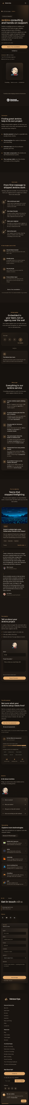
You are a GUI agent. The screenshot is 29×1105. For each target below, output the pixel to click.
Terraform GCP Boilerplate (10, 1075)
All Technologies (7, 11)
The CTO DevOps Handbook (10, 1072)
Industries (6, 1028)
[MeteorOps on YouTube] (8, 1099)
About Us (6, 1018)
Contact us (14, 53)
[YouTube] (6, 928)
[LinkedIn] (14, 928)
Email (4, 662)
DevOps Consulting (8, 1057)
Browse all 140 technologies (10, 846)
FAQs (5, 1034)
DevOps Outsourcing (8, 1064)
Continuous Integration (7, 16)
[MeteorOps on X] (5, 1099)
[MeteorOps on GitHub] (12, 1099)
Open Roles (6, 1021)
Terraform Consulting (9, 1062)
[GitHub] (10, 928)
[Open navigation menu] (24, 3)
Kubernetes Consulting (9, 1059)
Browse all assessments (9, 737)
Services (6, 1023)
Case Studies (7, 1045)
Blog (5, 1043)
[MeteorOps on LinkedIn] (15, 1099)
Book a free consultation (14, 49)
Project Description (8, 669)
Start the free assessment (10, 733)
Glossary (6, 1050)
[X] (2, 928)
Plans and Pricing (8, 1031)
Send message (14, 988)
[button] (14, 810)
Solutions (6, 1026)
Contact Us (6, 1036)
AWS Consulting (7, 1067)
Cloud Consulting (8, 1069)
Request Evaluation (14, 688)
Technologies (7, 1048)
